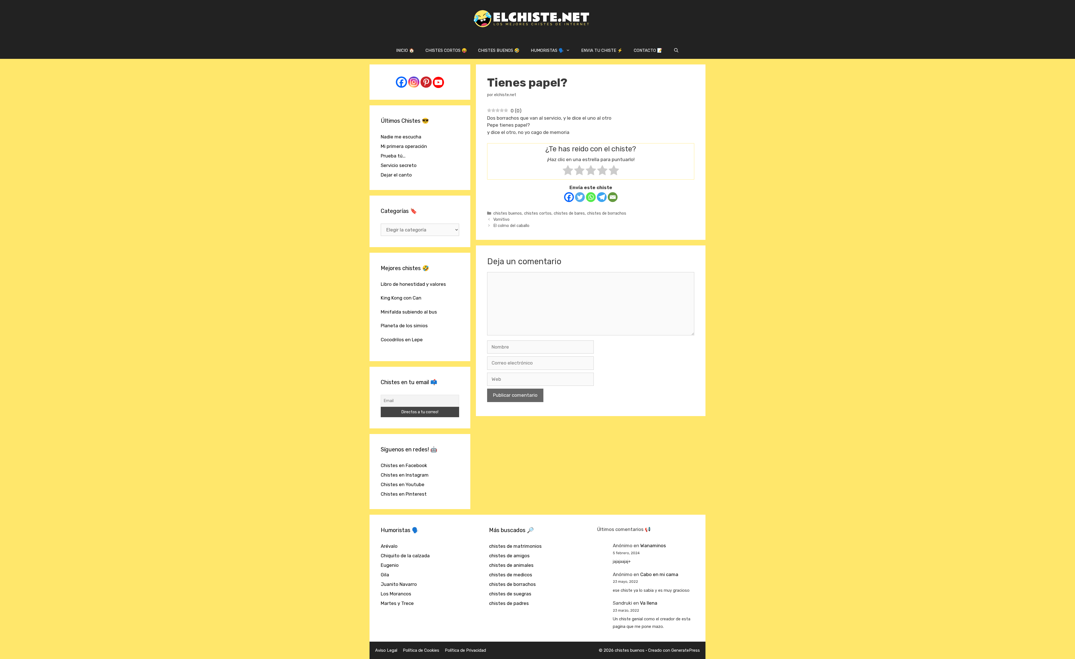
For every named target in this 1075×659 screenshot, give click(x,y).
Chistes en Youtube (402, 484)
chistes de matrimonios (515, 546)
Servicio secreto (399, 165)
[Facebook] (569, 197)
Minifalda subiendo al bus (409, 312)
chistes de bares (569, 213)
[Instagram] (413, 82)
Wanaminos (653, 545)
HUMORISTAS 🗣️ (547, 50)
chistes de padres (509, 603)
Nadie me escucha (401, 137)
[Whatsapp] (591, 197)
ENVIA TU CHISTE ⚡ (602, 50)
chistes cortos (537, 213)
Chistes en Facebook (404, 465)
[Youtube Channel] (438, 82)
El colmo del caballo (511, 225)
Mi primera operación (404, 146)
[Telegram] (602, 197)
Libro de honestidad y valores (413, 284)
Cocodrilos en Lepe (402, 339)
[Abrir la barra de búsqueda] (676, 50)
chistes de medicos (510, 574)
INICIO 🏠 (405, 50)
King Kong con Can (401, 298)
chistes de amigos (509, 555)
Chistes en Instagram (405, 475)
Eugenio (390, 565)
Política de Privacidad (465, 650)
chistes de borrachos (606, 213)
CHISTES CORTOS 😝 (446, 50)
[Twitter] (580, 197)
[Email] (613, 197)
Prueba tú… (393, 156)
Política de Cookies (421, 650)
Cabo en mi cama (659, 574)
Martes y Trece (397, 603)
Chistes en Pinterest (404, 494)
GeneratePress (685, 650)
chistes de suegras (510, 594)
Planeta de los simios (404, 325)
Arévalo (389, 546)
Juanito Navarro (399, 584)
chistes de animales (511, 565)
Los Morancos (396, 594)
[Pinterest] (426, 82)
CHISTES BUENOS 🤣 (499, 50)
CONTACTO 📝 (648, 50)
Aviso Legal (386, 650)
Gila (385, 574)
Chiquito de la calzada (405, 555)
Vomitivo (501, 219)
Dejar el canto (396, 175)
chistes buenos (507, 213)
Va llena (648, 603)
